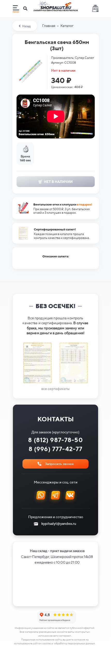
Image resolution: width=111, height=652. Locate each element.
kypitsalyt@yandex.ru (58, 523)
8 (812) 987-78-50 (55, 439)
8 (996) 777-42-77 (56, 448)
